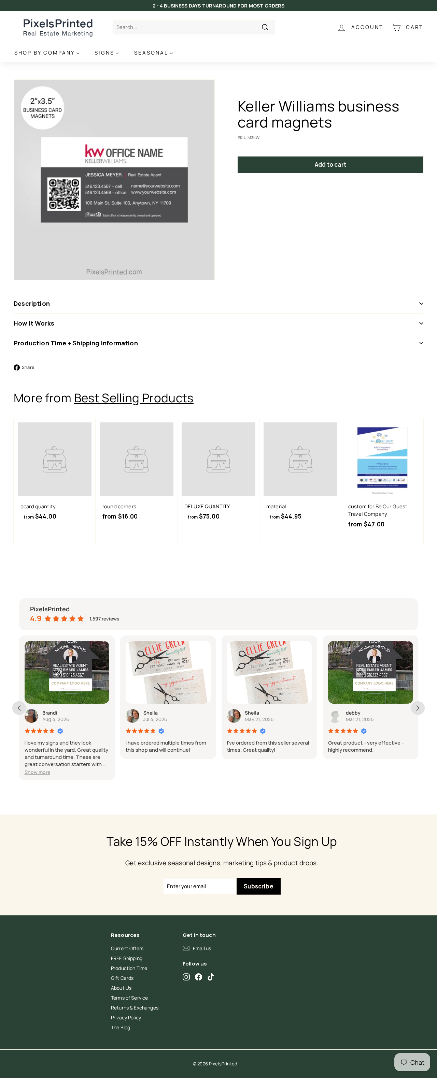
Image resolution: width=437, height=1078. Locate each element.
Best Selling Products (134, 398)
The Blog (120, 1027)
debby (353, 713)
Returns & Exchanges (134, 1007)
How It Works (34, 323)
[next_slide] (418, 708)
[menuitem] (47, 53)
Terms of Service (129, 997)
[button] (37, 772)
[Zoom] (114, 180)
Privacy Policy (126, 1017)
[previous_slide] (19, 708)
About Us (121, 988)
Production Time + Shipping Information (76, 343)
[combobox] (194, 27)
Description (32, 303)
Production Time (129, 968)
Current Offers (127, 948)
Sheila (150, 713)
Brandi (49, 713)
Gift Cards (122, 978)
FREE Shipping (126, 958)
